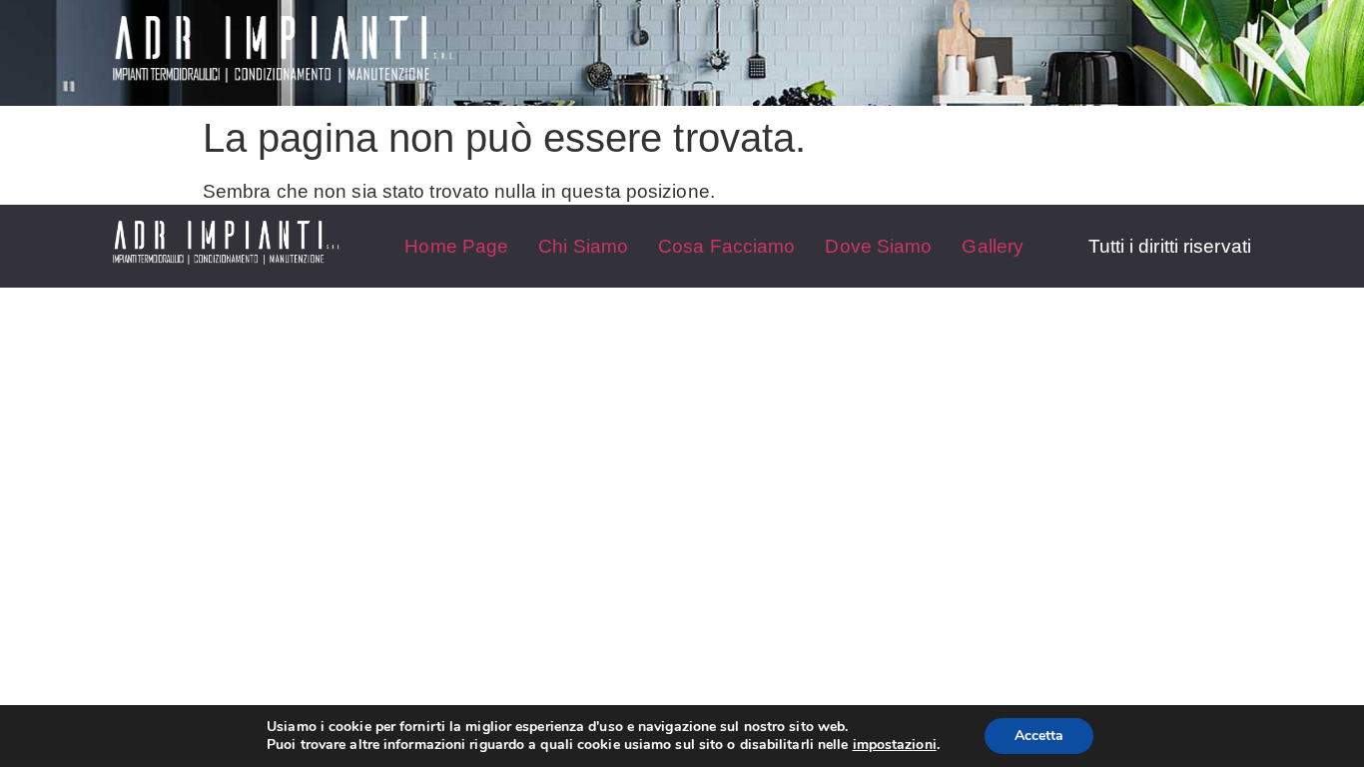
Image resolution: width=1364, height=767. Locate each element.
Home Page (456, 246)
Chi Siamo (583, 246)
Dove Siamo (878, 246)
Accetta (1039, 735)
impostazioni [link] (895, 744)
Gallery (992, 246)
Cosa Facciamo (726, 246)
